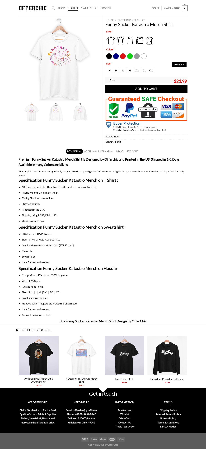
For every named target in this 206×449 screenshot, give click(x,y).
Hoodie (106, 7)
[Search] (53, 8)
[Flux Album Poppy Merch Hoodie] (167, 355)
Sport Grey (137, 58)
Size (108, 63)
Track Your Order (125, 426)
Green (130, 58)
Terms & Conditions (168, 422)
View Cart (124, 418)
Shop (61, 7)
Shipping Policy (168, 410)
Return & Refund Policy (168, 414)
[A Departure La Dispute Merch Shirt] (82, 355)
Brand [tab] (120, 151)
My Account (125, 410)
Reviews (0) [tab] (133, 151)
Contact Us (124, 422)
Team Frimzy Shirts (124, 379)
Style (109, 31)
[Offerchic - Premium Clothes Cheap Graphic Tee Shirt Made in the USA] (33, 8)
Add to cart (146, 89)
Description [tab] (74, 151)
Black (109, 58)
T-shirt (73, 7)
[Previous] (19, 363)
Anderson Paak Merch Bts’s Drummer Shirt (38, 380)
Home (109, 20)
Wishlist (124, 414)
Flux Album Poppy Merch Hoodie (167, 379)
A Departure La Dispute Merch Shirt (81, 380)
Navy (115, 58)
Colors (110, 49)
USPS (41, 215)
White (144, 58)
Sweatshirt (89, 7)
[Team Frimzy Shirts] (124, 355)
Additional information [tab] (98, 151)
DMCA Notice (168, 426)
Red (122, 58)
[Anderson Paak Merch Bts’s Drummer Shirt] (39, 355)
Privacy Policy (168, 418)
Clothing (124, 20)
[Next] (187, 363)
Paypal (32, 220)
